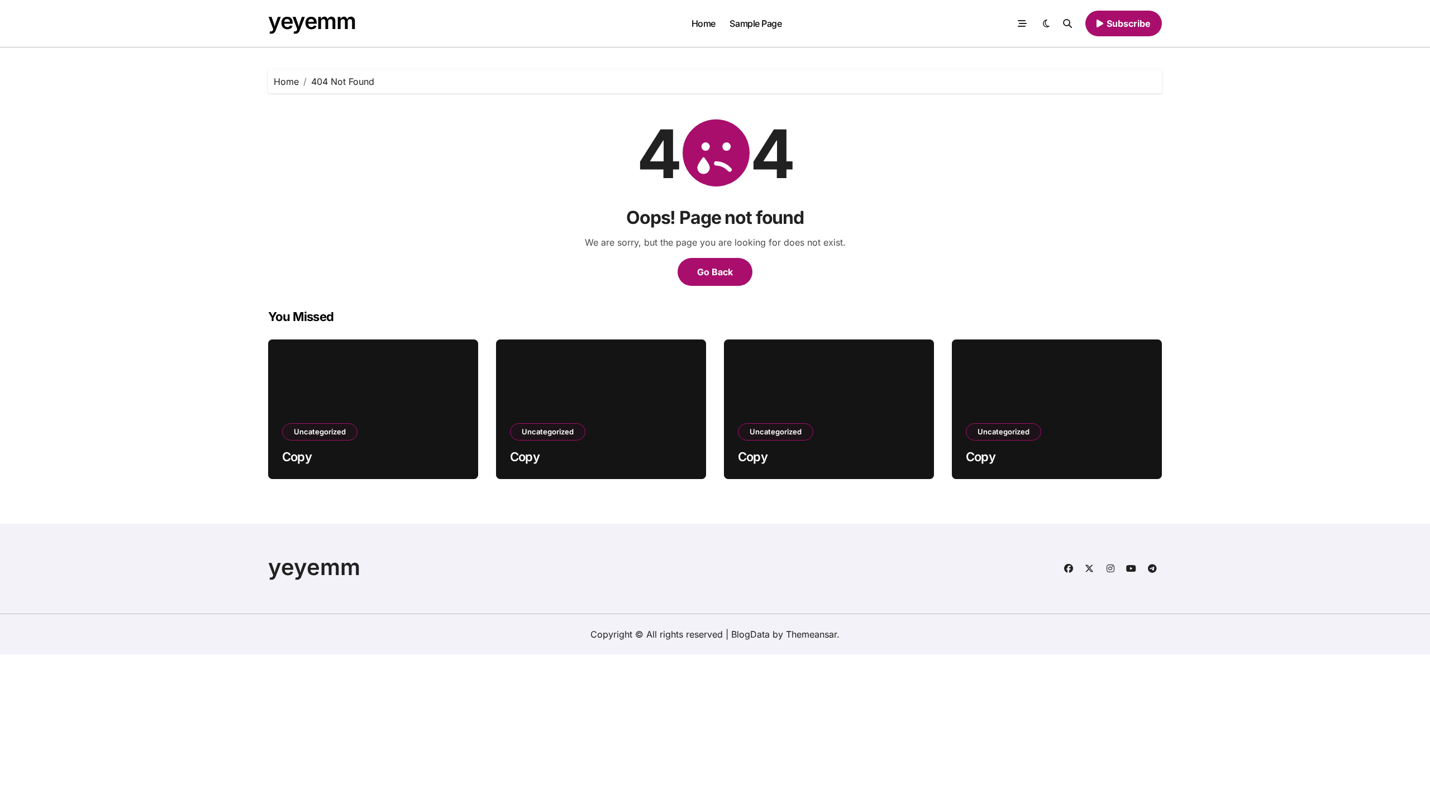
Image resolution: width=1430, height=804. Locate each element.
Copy (297, 456)
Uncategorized (320, 431)
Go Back (715, 271)
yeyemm (311, 21)
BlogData (750, 634)
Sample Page (755, 23)
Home (704, 23)
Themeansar (811, 634)
